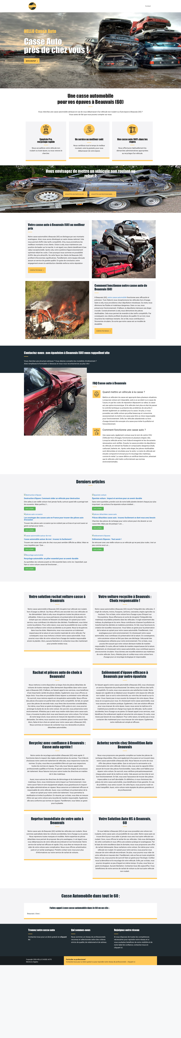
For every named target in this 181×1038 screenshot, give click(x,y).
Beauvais (31, 914)
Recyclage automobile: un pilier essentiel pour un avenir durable (51, 558)
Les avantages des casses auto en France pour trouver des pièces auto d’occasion (53, 519)
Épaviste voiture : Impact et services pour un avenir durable (117, 498)
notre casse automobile (117, 297)
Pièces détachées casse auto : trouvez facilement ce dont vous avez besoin (123, 518)
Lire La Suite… (29, 508)
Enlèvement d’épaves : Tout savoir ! (107, 539)
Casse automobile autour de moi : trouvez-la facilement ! (48, 539)
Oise (37, 914)
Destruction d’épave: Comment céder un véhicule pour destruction (52, 498)
